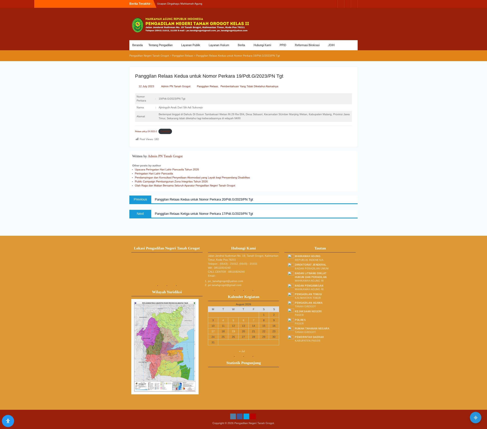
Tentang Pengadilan (160, 45)
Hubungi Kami (262, 45)
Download (165, 131)
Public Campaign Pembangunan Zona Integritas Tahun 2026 (171, 181)
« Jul (242, 351)
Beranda (137, 45)
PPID (283, 45)
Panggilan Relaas (207, 86)
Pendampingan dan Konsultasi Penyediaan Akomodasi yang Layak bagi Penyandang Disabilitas (192, 177)
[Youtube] (354, 4)
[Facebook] (341, 4)
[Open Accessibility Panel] (8, 421)
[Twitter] (347, 4)
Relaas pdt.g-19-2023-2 (146, 131)
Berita (241, 45)
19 (233, 331)
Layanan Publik (190, 45)
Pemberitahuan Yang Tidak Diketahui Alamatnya (249, 86)
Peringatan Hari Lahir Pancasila (154, 173)
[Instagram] (334, 4)
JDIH (331, 45)
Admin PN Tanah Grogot (175, 86)
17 (213, 331)
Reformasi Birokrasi (307, 45)
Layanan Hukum (219, 45)
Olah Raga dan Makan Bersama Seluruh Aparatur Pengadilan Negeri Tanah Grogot (185, 185)
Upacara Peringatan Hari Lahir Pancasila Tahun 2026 (167, 169)
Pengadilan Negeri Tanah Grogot (254, 423)
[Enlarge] (194, 304)
